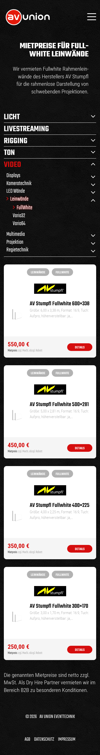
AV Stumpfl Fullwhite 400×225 (59, 505)
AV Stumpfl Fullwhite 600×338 (59, 304)
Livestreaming (26, 128)
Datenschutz (44, 739)
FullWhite (24, 207)
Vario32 (19, 215)
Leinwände (19, 199)
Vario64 (19, 223)
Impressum (66, 739)
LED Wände (15, 191)
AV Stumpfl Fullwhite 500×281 (59, 404)
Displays (13, 175)
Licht (12, 116)
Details (80, 347)
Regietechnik (17, 249)
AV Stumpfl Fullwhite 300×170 (59, 606)
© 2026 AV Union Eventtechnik (50, 717)
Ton (9, 152)
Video (12, 164)
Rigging (15, 140)
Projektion (14, 242)
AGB (27, 739)
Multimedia (15, 234)
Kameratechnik (19, 183)
